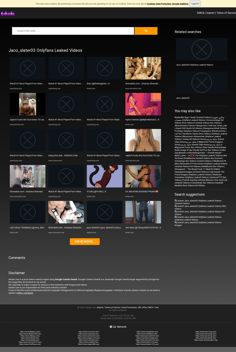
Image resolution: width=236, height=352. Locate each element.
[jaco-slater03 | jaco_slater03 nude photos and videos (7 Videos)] (104, 222)
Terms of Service (226, 12)
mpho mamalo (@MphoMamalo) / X (142, 119)
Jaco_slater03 (182, 98)
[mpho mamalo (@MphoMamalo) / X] (143, 114)
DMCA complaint (25, 293)
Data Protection (129, 307)
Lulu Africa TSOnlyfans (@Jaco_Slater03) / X (31, 227)
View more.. (85, 241)
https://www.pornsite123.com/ (30, 342)
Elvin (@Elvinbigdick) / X (98, 83)
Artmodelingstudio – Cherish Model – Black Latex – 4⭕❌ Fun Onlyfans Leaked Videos (199, 154)
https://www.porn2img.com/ (206, 334)
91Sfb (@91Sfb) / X (96, 191)
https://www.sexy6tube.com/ (147, 332)
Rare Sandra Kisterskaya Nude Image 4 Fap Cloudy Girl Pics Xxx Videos (200, 148)
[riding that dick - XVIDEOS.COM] (66, 150)
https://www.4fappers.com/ (30, 332)
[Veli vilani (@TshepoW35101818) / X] (143, 222)
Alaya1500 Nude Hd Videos (189, 128)
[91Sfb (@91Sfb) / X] (104, 186)
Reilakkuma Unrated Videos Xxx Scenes (203, 158)
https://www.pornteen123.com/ (147, 340)
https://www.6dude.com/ (30, 338)
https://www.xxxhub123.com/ (89, 336)
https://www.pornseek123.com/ (147, 336)
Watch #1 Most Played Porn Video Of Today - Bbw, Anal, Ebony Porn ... (43, 83)
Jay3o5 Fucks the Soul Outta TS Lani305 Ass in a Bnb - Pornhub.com (42, 119)
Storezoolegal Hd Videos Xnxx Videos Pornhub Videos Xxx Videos (199, 121)
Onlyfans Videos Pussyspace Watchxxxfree (204, 131)
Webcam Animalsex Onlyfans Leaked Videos (198, 176)
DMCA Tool (153, 307)
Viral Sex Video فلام (217, 125)
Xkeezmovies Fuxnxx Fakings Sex (191, 125)
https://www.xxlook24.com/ (89, 342)
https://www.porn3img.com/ (206, 336)
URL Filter (142, 307)
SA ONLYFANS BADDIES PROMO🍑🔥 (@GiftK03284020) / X (154, 191)
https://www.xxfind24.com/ (89, 340)
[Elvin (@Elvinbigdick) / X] (104, 78)
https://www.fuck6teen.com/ (147, 334)
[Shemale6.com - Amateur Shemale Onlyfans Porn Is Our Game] (27, 186)
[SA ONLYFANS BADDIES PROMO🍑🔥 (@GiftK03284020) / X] (143, 186)
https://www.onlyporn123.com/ (147, 344)
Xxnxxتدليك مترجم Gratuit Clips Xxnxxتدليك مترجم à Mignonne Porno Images (199, 140)
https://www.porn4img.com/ (206, 338)
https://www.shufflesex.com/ (30, 344)
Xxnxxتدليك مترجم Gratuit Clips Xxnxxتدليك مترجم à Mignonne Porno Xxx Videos (198, 146)
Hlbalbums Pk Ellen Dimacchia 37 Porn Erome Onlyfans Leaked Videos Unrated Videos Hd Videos (201, 164)
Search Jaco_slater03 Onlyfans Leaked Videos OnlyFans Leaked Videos (198, 218)
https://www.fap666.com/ (30, 340)
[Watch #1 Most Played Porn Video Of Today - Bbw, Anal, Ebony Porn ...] (27, 78)
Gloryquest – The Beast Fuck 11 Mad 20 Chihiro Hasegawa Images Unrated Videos (197, 170)
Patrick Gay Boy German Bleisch (198, 180)
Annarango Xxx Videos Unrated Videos (193, 161)
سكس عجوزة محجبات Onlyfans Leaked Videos (199, 118)
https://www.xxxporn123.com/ (89, 338)
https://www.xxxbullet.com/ (89, 334)
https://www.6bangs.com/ (30, 336)
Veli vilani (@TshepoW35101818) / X (143, 227)
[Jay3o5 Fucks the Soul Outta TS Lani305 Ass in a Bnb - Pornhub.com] (27, 114)
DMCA (200, 12)
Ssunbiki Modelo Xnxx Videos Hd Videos (199, 184)
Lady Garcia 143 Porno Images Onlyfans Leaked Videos (199, 173)
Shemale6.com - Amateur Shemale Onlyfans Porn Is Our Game (39, 191)
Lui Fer (178, 133)
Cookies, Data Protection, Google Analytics (167, 3)
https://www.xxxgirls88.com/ (89, 344)
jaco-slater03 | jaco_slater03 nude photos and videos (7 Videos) (117, 227)
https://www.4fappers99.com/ (30, 334)
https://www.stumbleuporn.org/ (206, 340)
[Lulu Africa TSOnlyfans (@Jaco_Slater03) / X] (27, 222)
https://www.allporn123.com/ (147, 342)
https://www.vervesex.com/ (89, 332)
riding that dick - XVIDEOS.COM (63, 155)
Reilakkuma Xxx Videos (212, 166)
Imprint (210, 12)
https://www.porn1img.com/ (206, 332)
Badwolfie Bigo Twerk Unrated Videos (193, 117)
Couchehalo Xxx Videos (202, 182)
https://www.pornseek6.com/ (147, 338)
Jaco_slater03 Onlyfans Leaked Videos (194, 64)
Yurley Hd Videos (191, 139)
